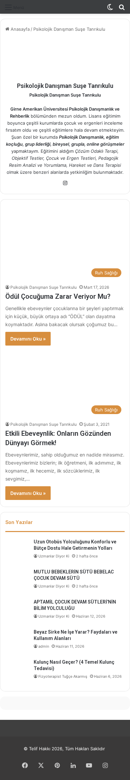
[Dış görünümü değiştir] (110, 9)
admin (43, 646)
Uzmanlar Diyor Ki (53, 556)
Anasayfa (19, 29)
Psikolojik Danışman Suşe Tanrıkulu (65, 85)
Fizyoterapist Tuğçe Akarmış (62, 676)
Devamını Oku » (28, 339)
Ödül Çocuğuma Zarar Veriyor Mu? (57, 296)
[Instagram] (65, 183)
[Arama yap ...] (121, 9)
